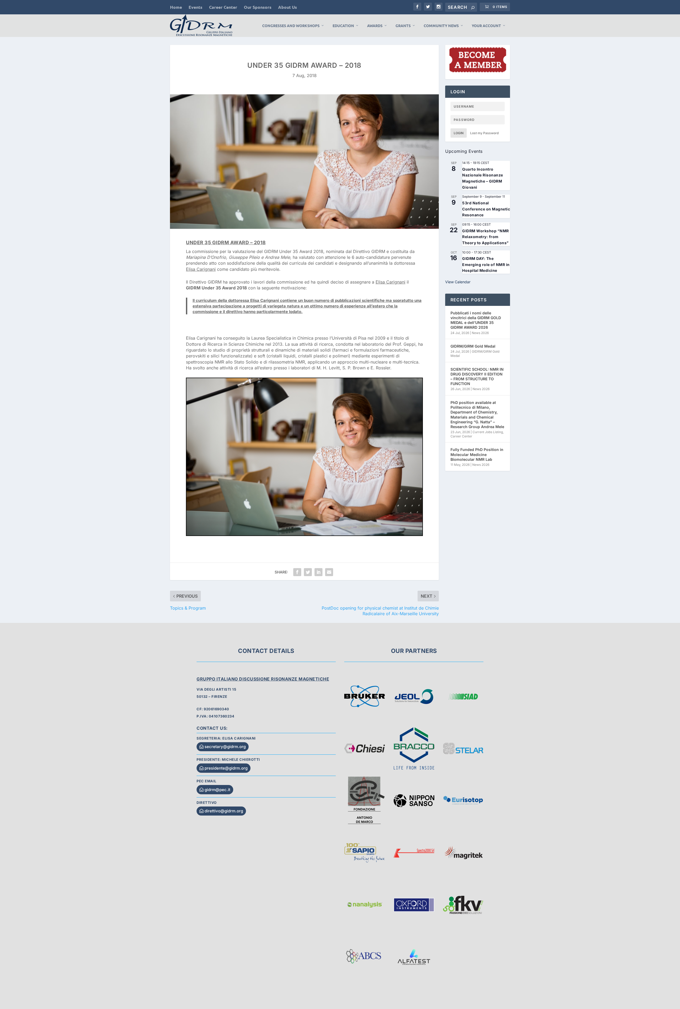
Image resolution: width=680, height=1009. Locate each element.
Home (176, 7)
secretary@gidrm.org (225, 746)
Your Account (486, 25)
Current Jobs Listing (488, 432)
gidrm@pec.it (217, 789)
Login (459, 133)
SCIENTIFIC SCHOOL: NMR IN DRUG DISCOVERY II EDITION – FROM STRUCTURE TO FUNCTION (477, 376)
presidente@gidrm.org (226, 768)
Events (195, 7)
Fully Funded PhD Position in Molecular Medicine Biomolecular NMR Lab (476, 454)
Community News (441, 25)
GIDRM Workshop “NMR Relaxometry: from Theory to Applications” (485, 237)
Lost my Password (484, 133)
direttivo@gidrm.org (224, 810)
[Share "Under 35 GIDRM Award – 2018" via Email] (329, 572)
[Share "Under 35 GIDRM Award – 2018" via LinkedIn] (318, 572)
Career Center (223, 7)
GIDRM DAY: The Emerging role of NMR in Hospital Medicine (486, 264)
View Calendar (457, 282)
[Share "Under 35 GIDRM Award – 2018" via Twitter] (308, 572)
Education (343, 25)
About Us (287, 7)
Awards (374, 25)
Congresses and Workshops (291, 25)
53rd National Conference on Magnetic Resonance (486, 209)
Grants (403, 25)
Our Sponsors (257, 7)
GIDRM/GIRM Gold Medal (472, 346)
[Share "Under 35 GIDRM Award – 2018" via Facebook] (297, 572)
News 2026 (480, 333)
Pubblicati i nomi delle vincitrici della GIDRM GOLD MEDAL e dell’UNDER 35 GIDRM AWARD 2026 (475, 320)
